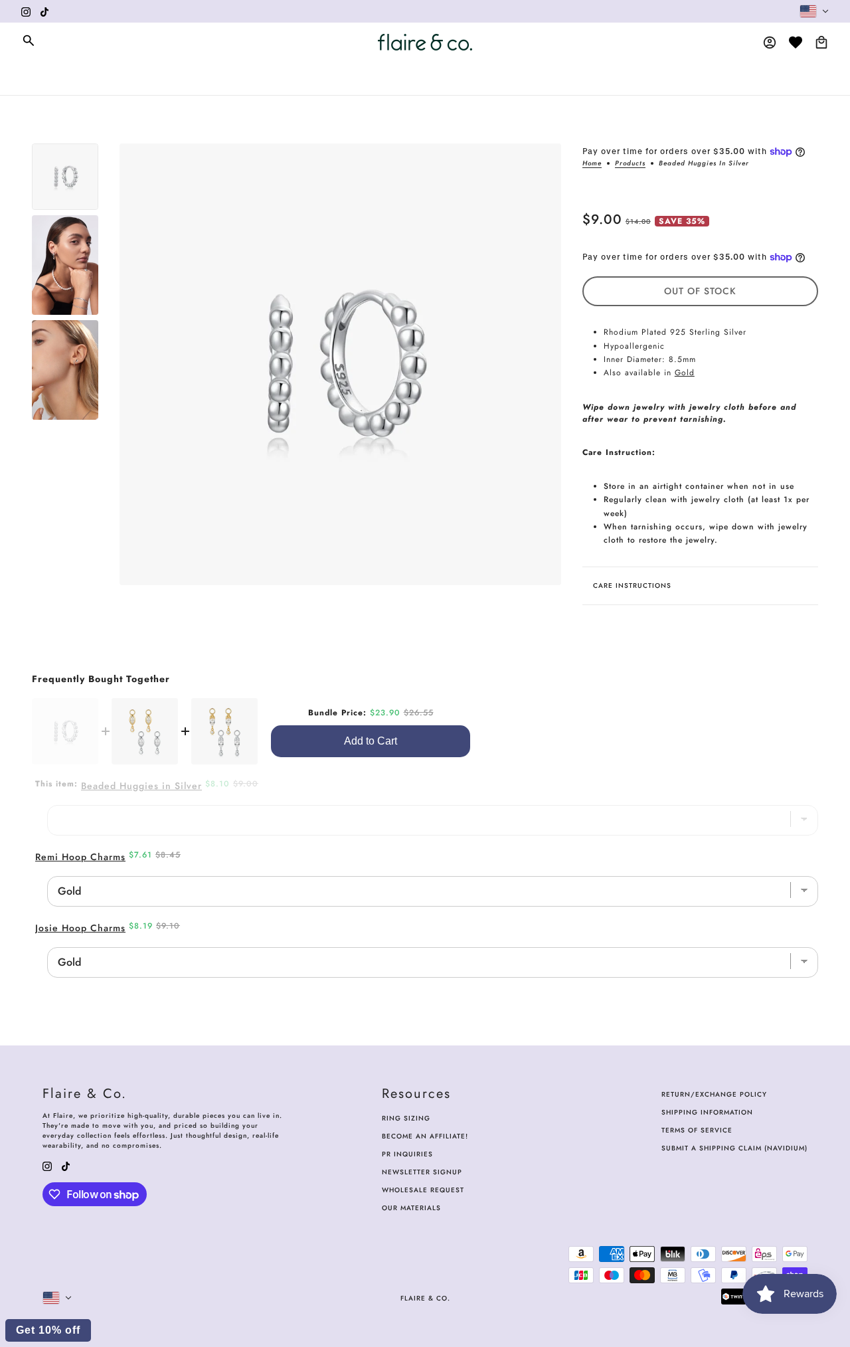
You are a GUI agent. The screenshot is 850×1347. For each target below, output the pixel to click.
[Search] (28, 40)
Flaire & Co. (425, 1298)
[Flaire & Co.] (425, 42)
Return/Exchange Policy (714, 1094)
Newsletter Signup (422, 1172)
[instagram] (26, 11)
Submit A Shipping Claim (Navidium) (734, 1148)
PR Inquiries (407, 1154)
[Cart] (821, 42)
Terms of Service (696, 1130)
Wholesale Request (423, 1190)
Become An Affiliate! (425, 1136)
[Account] (769, 42)
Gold (685, 373)
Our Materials (411, 1208)
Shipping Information (707, 1112)
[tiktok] (44, 11)
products (630, 164)
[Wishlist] (796, 42)
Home (592, 164)
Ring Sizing (406, 1118)
